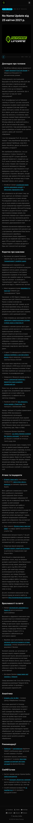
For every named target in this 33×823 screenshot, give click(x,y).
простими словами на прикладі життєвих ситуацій (15, 761)
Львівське (7, 748)
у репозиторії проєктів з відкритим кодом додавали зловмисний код (14, 382)
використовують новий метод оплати (17, 548)
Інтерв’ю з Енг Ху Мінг (11, 698)
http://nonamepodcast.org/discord (19, 597)
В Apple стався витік (11, 479)
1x (29, 56)
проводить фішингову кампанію (20, 780)
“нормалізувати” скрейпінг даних (15, 261)
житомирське (17, 748)
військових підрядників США (13, 189)
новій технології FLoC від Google (16, 70)
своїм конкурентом (10, 776)
